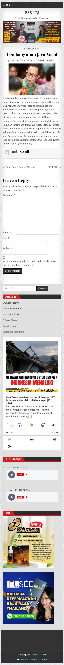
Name (7, 232)
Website (7, 248)
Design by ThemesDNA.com (32, 659)
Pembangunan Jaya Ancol (32, 54)
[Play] (11, 474)
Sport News (9, 326)
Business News (32, 48)
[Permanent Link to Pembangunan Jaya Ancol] (32, 79)
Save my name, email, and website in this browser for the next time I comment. (30, 263)
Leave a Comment (46, 60)
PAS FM (32, 12)
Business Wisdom (12, 308)
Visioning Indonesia (13, 331)
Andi (12, 60)
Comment (9, 195)
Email (7, 238)
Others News (10, 320)
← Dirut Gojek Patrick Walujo (19, 167)
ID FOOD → (55, 167)
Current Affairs (11, 314)
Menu (8, 5)
